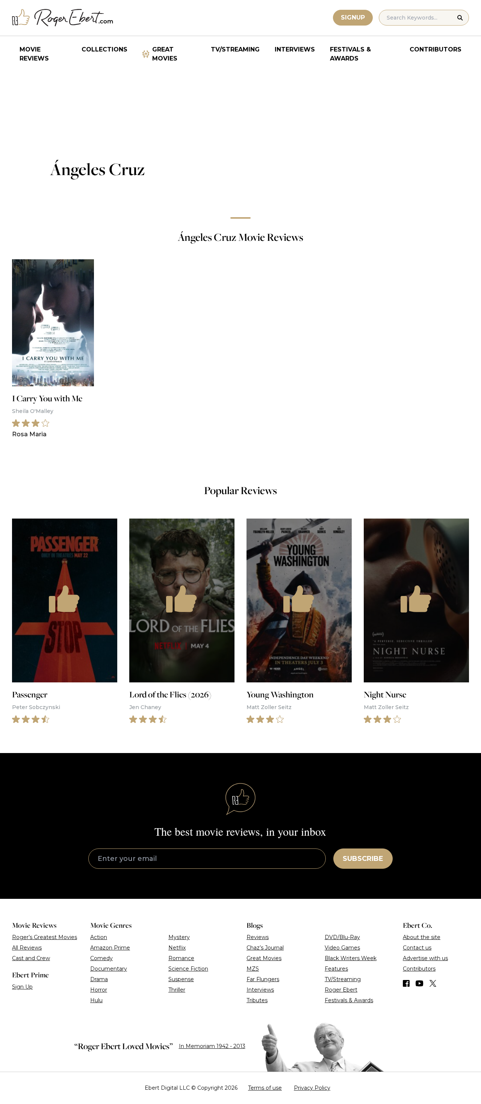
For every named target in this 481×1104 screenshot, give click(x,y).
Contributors (435, 49)
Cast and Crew (31, 958)
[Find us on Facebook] (406, 983)
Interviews (295, 49)
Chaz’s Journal (265, 947)
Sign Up (22, 986)
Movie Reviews (34, 54)
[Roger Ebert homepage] (62, 18)
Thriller (176, 989)
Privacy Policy (312, 1087)
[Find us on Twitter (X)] (433, 983)
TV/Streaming (235, 49)
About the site (421, 937)
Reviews (258, 937)
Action (98, 937)
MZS (253, 968)
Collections (104, 49)
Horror (98, 989)
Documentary (108, 968)
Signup (353, 17)
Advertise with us (425, 958)
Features (336, 968)
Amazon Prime (110, 947)
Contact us (417, 947)
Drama (99, 979)
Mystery (179, 937)
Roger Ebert (341, 989)
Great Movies (164, 54)
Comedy (101, 958)
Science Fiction (188, 968)
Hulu (96, 1000)
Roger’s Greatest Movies (44, 937)
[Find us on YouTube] (420, 983)
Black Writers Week (351, 958)
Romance (181, 958)
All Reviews (27, 947)
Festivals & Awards (350, 54)
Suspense (181, 979)
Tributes (257, 1000)
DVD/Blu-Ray (342, 937)
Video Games (342, 947)
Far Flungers (263, 979)
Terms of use (265, 1087)
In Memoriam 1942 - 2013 (212, 1046)
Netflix (177, 947)
